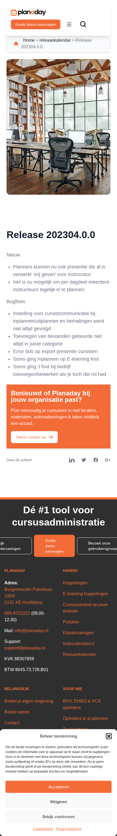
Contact (11, 722)
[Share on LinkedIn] (72, 460)
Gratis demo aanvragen (35, 24)
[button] (109, 736)
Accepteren (58, 786)
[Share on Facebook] (95, 460)
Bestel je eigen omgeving (28, 701)
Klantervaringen (78, 632)
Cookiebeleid (43, 829)
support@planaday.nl (24, 648)
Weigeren (58, 801)
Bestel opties (16, 712)
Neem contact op (31, 437)
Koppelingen (75, 583)
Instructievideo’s (78, 643)
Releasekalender (79, 654)
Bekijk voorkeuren (58, 816)
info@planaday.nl (31, 630)
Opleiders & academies (85, 718)
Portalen (71, 622)
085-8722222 (17, 613)
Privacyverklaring (68, 829)
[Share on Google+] (107, 460)
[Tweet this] (84, 460)
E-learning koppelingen (85, 593)
